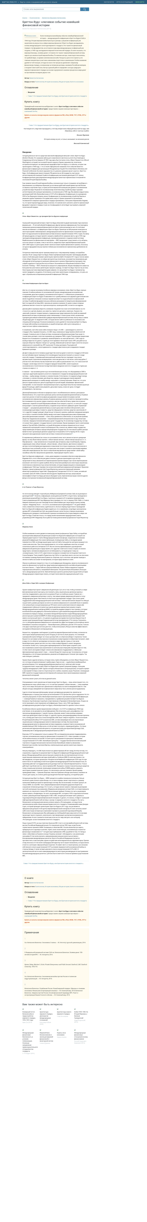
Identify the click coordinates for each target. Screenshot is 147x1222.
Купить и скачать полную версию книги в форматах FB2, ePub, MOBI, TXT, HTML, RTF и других (55, 116)
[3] (73, 504)
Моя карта (140, 2)
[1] (72, 433)
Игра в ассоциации (125, 2)
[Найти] (84, 9)
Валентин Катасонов (37, 78)
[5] (42, 831)
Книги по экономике (77, 82)
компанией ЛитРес (30, 111)
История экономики (51, 82)
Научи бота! (109, 2)
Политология (39, 82)
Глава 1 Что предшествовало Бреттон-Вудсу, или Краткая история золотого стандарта (57, 96)
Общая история (64, 82)
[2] (33, 495)
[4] (63, 730)
